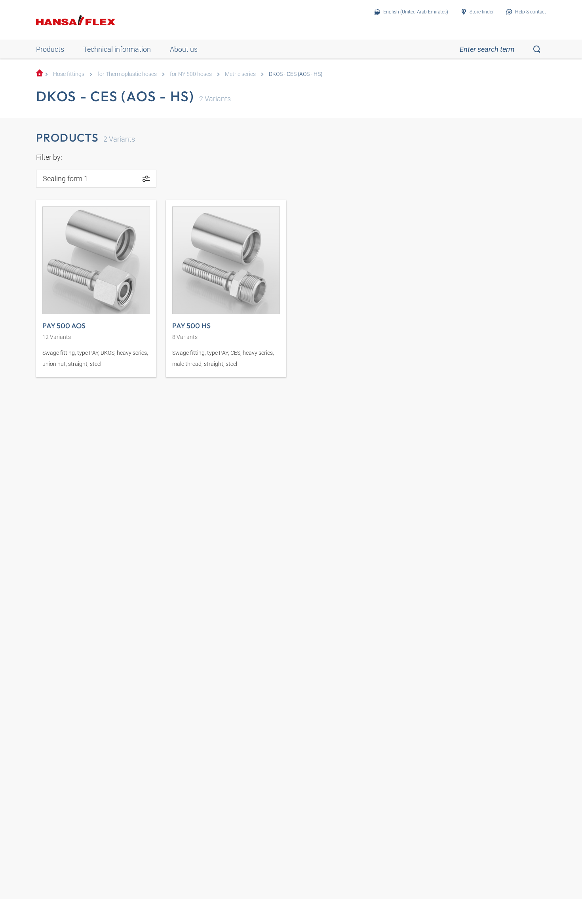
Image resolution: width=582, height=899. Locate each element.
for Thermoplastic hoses (127, 74)
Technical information (117, 49)
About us (184, 49)
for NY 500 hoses (191, 74)
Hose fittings (68, 74)
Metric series (240, 74)
